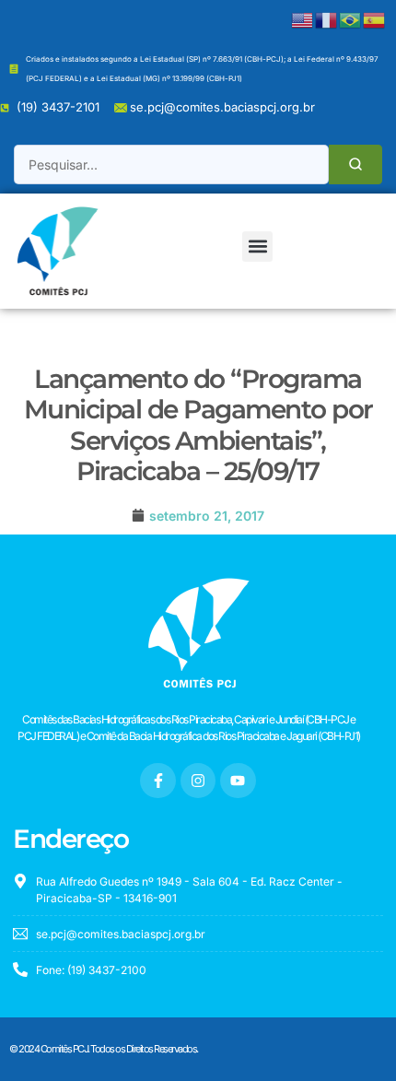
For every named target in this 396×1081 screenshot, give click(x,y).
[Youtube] (237, 780)
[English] (303, 19)
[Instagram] (198, 780)
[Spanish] (375, 19)
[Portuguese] (351, 19)
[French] (327, 19)
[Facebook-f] (157, 780)
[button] (257, 246)
